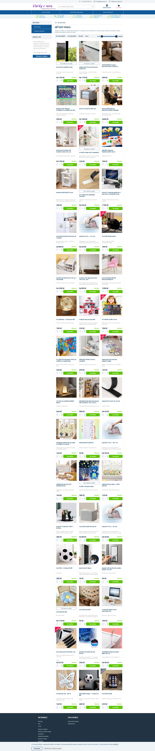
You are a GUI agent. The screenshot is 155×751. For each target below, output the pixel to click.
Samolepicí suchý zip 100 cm (111, 401)
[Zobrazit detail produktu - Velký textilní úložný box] (89, 95)
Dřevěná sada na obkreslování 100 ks (108, 151)
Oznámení (40, 734)
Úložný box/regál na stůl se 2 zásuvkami (66, 278)
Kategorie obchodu (76, 12)
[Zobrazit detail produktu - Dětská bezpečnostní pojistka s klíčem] (66, 222)
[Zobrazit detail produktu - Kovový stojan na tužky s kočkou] (66, 513)
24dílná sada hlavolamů (87, 319)
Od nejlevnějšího (60, 36)
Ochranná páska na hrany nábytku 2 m (110, 652)
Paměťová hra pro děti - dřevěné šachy (64, 485)
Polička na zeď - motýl (63, 694)
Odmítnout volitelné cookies (52, 748)
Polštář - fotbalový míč (64, 568)
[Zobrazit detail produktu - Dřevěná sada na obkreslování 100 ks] (112, 136)
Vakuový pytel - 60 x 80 (109, 526)
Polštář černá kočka (109, 236)
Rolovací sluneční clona (64, 67)
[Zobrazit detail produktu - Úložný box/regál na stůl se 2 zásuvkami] (66, 264)
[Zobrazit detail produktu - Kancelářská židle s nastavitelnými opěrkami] (112, 95)
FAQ (39, 724)
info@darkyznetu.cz (101, 1)
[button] (62, 80)
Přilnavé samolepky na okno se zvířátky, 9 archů (65, 443)
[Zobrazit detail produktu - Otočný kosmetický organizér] (89, 136)
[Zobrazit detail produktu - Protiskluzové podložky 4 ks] (66, 638)
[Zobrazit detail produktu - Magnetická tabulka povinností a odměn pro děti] (66, 95)
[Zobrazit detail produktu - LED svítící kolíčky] (89, 596)
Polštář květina (61, 612)
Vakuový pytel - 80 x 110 (110, 442)
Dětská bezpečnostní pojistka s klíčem (66, 237)
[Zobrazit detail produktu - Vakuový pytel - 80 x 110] (112, 429)
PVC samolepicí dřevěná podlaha (87, 195)
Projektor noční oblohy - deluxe (87, 652)
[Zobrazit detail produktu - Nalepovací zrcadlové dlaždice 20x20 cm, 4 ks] (66, 136)
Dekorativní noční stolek (64, 192)
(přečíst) (115, 744)
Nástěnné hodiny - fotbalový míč (89, 694)
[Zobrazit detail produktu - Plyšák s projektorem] (89, 470)
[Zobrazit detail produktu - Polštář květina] (66, 596)
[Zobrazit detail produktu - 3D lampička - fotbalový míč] (66, 306)
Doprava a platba (42, 729)
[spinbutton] (59, 80)
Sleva (86, 36)
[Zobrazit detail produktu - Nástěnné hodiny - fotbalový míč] (89, 680)
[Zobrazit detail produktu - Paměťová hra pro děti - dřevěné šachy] (66, 470)
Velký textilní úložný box (87, 109)
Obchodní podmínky (43, 736)
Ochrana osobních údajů (44, 731)
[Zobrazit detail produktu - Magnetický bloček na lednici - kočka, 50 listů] (112, 554)
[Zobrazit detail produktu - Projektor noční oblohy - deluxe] (89, 638)
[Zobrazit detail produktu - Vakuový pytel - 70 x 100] (89, 222)
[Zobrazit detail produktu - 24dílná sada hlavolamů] (89, 306)
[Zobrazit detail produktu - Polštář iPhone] (112, 680)
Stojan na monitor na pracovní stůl (109, 610)
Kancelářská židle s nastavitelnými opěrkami (110, 109)
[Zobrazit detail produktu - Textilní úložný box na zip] (89, 513)
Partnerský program (73, 721)
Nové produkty (108, 12)
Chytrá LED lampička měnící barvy (65, 401)
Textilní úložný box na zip (87, 526)
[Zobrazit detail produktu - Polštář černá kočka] (112, 222)
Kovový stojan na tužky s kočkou (64, 527)
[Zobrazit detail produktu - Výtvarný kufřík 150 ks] (112, 306)
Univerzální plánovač (86, 442)
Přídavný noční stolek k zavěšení (87, 360)
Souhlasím (37, 748)
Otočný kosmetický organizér (89, 152)
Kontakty (40, 741)
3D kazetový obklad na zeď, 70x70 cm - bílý (88, 278)
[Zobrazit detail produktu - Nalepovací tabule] (89, 554)
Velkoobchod (71, 724)
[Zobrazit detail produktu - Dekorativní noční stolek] (66, 179)
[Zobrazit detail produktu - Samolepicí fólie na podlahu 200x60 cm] (89, 51)
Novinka (80, 36)
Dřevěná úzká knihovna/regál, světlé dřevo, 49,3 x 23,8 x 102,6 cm (89, 401)
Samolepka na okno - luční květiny (110, 485)
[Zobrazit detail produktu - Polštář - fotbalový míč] (66, 554)
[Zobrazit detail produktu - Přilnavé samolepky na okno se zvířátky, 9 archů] (66, 429)
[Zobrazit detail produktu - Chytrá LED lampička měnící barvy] (66, 387)
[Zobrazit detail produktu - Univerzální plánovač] (89, 429)
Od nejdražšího (72, 36)
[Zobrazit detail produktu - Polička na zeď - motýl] (66, 680)
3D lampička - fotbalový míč (65, 319)
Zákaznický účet (107, 7)
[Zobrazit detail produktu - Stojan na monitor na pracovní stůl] (112, 596)
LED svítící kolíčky (85, 609)
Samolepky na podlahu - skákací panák (110, 360)
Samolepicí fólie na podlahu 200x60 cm (88, 68)
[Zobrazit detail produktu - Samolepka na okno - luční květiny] (112, 470)
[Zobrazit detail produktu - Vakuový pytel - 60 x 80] (112, 513)
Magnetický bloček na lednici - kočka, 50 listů (112, 568)
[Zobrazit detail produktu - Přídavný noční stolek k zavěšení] (89, 346)
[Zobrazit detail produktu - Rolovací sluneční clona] (66, 51)
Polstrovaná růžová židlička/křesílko (109, 278)
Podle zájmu (46, 12)
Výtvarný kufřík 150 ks (109, 319)
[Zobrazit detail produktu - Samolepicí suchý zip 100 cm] (112, 387)
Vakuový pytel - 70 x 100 (87, 236)
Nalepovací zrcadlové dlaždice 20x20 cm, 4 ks (63, 151)
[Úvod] (56, 22)
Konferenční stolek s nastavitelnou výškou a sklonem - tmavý (110, 65)
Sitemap (40, 721)
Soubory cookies (42, 739)
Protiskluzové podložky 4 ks (65, 652)
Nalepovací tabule (85, 568)
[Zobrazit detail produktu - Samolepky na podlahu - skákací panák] (112, 346)
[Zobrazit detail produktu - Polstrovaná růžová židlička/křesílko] (112, 264)
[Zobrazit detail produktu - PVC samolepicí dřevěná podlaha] (89, 179)
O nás (39, 726)
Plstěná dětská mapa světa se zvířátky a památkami (66, 360)
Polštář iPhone (107, 694)
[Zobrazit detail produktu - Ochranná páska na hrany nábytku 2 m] (112, 638)
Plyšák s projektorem (86, 486)
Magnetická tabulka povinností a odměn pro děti (65, 109)
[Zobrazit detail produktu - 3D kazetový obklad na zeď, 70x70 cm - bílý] (89, 264)
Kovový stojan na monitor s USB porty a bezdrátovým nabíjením (111, 193)
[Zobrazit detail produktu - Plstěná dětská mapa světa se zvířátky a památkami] (66, 346)
